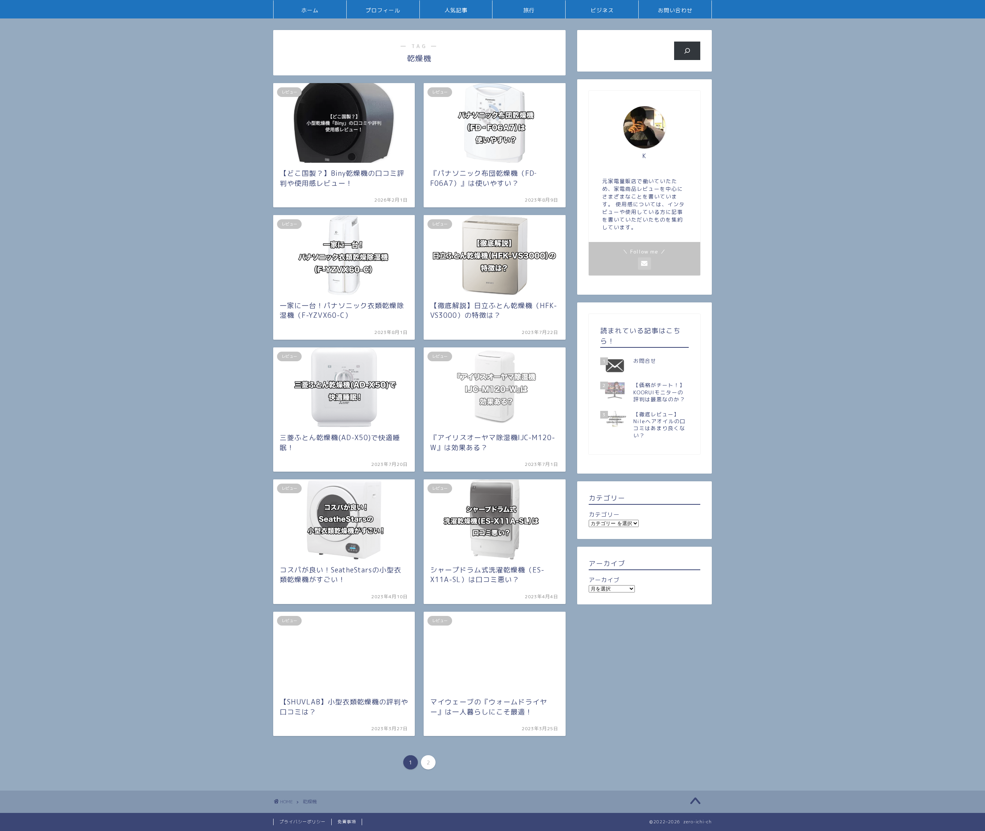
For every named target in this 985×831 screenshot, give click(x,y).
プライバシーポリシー (302, 822)
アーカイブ (604, 580)
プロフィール (383, 10)
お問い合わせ (675, 10)
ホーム (310, 10)
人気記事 (455, 10)
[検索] (687, 51)
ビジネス (602, 10)
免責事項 (346, 822)
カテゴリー (604, 515)
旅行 (529, 10)
